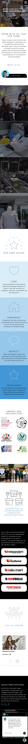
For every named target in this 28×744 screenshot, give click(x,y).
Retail (14, 100)
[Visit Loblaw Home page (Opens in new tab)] (6, 2)
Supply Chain (14, 172)
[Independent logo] (14, 552)
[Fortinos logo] (14, 588)
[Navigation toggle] (25, 2)
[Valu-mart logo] (14, 570)
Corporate (14, 207)
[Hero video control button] (1, 25)
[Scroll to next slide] (17, 661)
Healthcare (14, 136)
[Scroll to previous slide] (10, 661)
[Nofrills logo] (14, 579)
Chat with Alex (15, 76)
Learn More (6, 654)
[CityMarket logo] (14, 561)
